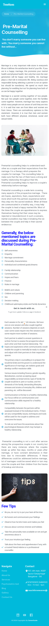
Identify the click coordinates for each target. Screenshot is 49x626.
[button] (24, 308)
